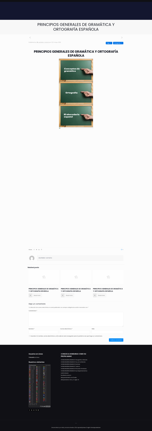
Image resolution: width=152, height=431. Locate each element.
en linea (34, 357)
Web (93, 329)
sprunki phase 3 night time (85, 427)
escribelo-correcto (43, 42)
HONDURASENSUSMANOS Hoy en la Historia (73, 362)
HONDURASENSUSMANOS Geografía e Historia (74, 360)
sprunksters (97, 427)
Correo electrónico (66, 329)
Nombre (32, 329)
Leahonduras (64, 373)
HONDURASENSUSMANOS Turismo (70, 366)
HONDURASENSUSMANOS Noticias (70, 364)
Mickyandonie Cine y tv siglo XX (70, 380)
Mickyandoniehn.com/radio (69, 377)
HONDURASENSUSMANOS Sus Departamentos (74, 371)
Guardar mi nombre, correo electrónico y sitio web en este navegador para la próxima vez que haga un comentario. (66, 336)
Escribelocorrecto (66, 375)
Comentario (33, 311)
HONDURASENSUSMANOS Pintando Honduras (74, 368)
